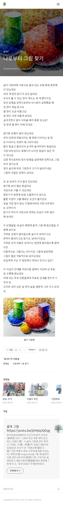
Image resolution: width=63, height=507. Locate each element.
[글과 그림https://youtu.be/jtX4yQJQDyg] (4, 4)
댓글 (5, 411)
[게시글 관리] (20, 349)
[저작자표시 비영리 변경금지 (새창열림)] (43, 350)
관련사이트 (8, 488)
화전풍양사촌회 (11, 500)
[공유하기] (16, 349)
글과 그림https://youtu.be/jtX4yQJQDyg (28, 428)
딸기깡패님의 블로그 (13, 494)
